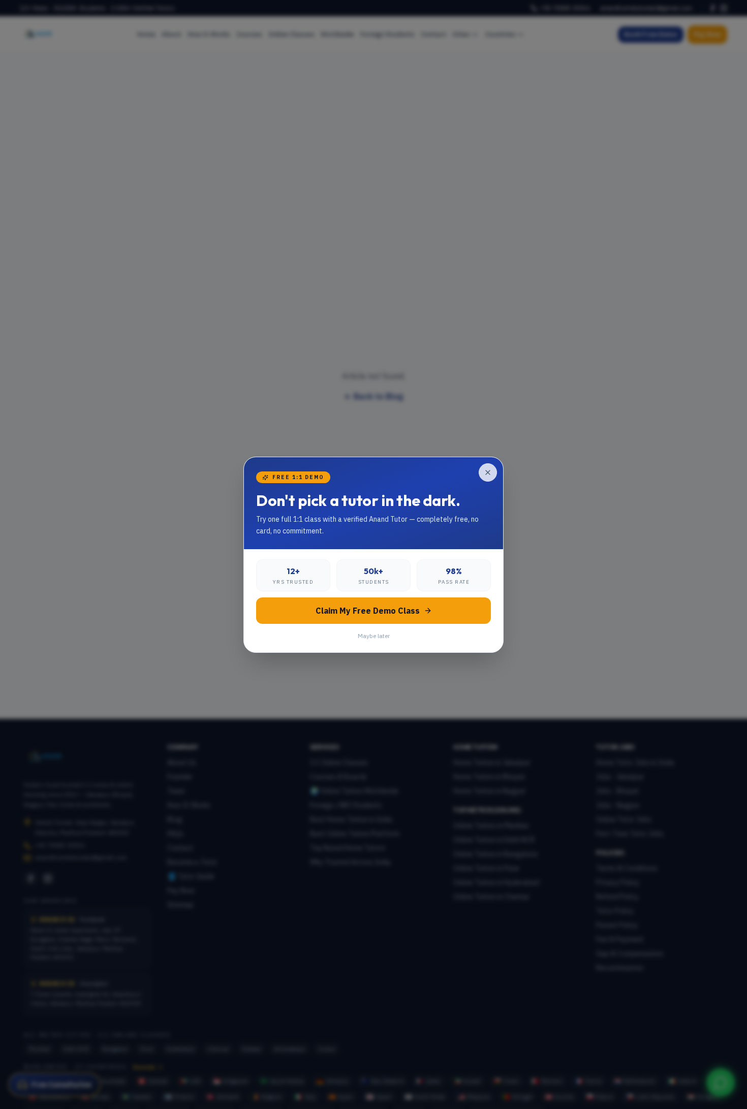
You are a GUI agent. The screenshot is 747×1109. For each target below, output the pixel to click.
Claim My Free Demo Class (368, 611)
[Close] (488, 472)
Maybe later (374, 636)
